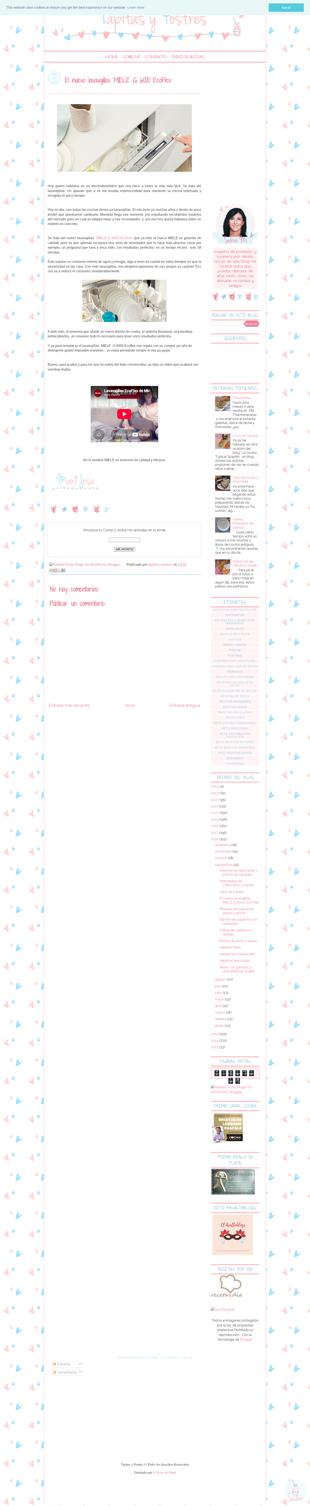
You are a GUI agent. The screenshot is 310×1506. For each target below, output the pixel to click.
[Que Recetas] (223, 1309)
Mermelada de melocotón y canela (236, 883)
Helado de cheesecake (237, 954)
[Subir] (296, 1491)
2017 (215, 833)
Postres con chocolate (234, 661)
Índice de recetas (188, 56)
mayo (220, 999)
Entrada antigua (185, 705)
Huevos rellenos (234, 634)
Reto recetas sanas (235, 752)
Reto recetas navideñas (235, 747)
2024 (215, 786)
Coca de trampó (245, 436)
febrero (221, 1019)
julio (218, 986)
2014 (215, 1041)
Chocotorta (242, 398)
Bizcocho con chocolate (235, 609)
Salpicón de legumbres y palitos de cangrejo (238, 872)
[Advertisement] (235, 134)
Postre (235, 650)
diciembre (223, 845)
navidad (234, 639)
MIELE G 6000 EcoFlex (115, 238)
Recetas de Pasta (235, 696)
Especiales (235, 628)
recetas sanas (235, 707)
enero (220, 1026)
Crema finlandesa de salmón (243, 523)
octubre (221, 858)
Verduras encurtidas (234, 961)
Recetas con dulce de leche (235, 684)
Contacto (156, 56)
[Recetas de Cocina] (227, 1298)
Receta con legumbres (235, 677)
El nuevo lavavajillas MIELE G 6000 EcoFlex (239, 900)
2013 (215, 1047)
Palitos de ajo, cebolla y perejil (245, 563)
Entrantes (235, 615)
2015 (215, 1034)
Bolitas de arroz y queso (238, 941)
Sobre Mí (131, 56)
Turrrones (235, 763)
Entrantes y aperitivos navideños (235, 622)
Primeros (235, 671)
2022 (215, 800)
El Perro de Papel (164, 1472)
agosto (221, 979)
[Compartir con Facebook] (63, 570)
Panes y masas (235, 644)
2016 (215, 839)
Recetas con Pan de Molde (235, 690)
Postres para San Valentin (234, 666)
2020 (215, 813)
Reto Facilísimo (235, 728)
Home (112, 56)
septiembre (224, 865)
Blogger (246, 1339)
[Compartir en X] (59, 570)
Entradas (63, 1364)
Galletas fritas (230, 947)
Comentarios (66, 1372)
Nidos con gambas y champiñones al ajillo (237, 969)
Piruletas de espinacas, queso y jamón (237, 911)
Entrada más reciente (69, 705)
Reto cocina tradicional (235, 723)
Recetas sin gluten (235, 712)
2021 (215, 806)
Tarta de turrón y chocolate (245, 480)
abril (218, 1006)
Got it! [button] (286, 7)
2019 (215, 819)
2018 (215, 826)
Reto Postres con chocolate (235, 735)
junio (219, 993)
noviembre (223, 851)
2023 (215, 793)
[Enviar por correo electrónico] (51, 570)
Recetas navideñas (235, 701)
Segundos (234, 758)
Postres (235, 655)
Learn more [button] (135, 7)
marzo (220, 1012)
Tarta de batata (231, 892)
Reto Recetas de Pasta (235, 742)
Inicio (130, 705)
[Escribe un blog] (55, 570)
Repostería (235, 717)
